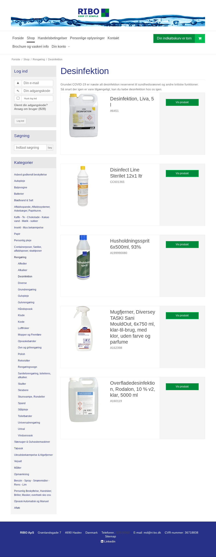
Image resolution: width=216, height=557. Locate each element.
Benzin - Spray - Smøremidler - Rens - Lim (31, 482)
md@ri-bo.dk (152, 532)
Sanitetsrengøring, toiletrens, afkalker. (34, 375)
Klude (21, 315)
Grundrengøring (27, 289)
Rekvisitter (24, 360)
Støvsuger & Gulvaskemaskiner (32, 441)
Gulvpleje (23, 295)
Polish (21, 354)
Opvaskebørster (27, 341)
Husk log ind (30, 98)
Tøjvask (18, 448)
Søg (50, 147)
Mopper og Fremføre (29, 334)
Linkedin (109, 541)
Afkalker (22, 270)
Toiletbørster (25, 416)
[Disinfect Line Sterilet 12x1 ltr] (83, 186)
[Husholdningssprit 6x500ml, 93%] (83, 257)
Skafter (22, 383)
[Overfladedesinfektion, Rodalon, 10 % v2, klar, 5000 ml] (83, 399)
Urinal (21, 429)
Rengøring (20, 257)
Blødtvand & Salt (23, 200)
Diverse (22, 283)
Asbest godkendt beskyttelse (30, 174)
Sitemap (110, 536)
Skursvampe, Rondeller (31, 396)
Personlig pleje (22, 240)
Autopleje (19, 180)
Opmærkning (21, 474)
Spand (22, 403)
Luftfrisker (23, 328)
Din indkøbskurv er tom (174, 38)
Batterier (19, 193)
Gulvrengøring (26, 302)
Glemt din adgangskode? (31, 105)
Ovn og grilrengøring (30, 347)
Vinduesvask (25, 435)
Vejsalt (18, 461)
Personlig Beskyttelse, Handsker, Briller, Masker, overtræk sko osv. (33, 493)
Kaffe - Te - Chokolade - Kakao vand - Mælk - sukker (31, 219)
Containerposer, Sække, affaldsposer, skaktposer (28, 248)
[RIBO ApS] (108, 15)
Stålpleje (23, 409)
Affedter (22, 263)
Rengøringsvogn (27, 366)
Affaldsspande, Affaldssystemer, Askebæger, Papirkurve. (32, 208)
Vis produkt (182, 102)
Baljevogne (20, 187)
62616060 (123, 532)
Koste (21, 321)
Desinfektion (25, 276)
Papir (17, 233)
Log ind (20, 121)
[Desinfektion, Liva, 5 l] (83, 115)
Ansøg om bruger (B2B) (30, 109)
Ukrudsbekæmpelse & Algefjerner (33, 454)
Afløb (17, 507)
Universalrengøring (29, 422)
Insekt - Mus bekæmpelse (28, 227)
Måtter (17, 467)
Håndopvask (25, 308)
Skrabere (23, 390)
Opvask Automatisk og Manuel (31, 501)
